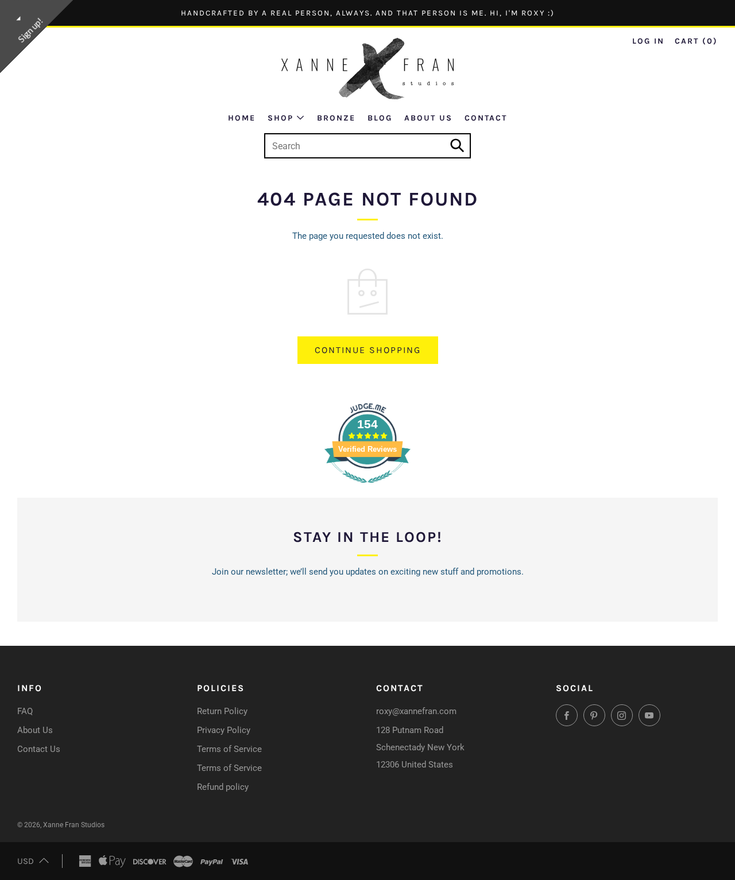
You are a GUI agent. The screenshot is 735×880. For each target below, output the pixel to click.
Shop (280, 118)
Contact (486, 118)
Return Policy (222, 711)
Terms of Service (229, 749)
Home (242, 118)
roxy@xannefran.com (416, 711)
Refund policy (223, 787)
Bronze (336, 118)
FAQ (25, 711)
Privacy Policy (223, 730)
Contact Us (38, 749)
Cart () (696, 41)
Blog (380, 118)
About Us (428, 118)
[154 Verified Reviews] (367, 489)
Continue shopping (368, 349)
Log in (648, 41)
